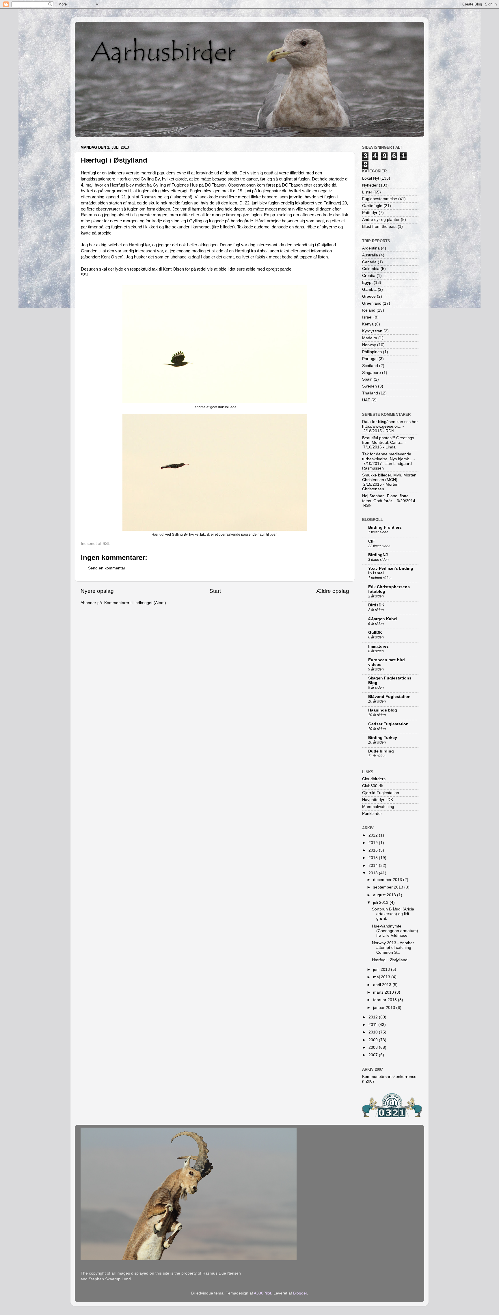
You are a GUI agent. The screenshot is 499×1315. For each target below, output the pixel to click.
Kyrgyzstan (372, 331)
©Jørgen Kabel (382, 619)
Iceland (368, 310)
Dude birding (381, 751)
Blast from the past (379, 226)
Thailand (370, 393)
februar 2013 (385, 1000)
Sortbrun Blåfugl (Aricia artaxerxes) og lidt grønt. (393, 914)
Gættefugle (372, 206)
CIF (371, 541)
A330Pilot (262, 1293)
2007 (373, 1055)
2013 (373, 873)
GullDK (375, 632)
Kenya (368, 324)
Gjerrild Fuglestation (380, 793)
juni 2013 (382, 969)
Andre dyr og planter (381, 219)
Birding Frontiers (385, 527)
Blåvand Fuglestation (389, 696)
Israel (367, 317)
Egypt (367, 282)
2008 (373, 1047)
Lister (367, 192)
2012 (373, 1017)
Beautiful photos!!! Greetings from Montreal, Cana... (388, 440)
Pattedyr (369, 213)
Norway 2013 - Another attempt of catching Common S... (393, 947)
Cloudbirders (374, 779)
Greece (369, 296)
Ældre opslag (332, 591)
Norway (369, 345)
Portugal (369, 359)
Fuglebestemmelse (379, 199)
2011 (373, 1024)
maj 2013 (382, 977)
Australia (370, 255)
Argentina (371, 248)
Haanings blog (382, 710)
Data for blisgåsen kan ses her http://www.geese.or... (390, 424)
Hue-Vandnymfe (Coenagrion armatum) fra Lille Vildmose (395, 931)
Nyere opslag (97, 591)
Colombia (370, 269)
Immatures (378, 646)
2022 (373, 835)
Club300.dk (372, 786)
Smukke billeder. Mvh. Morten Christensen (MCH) (389, 477)
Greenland (371, 303)
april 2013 (382, 985)
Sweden (369, 386)
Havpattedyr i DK (377, 800)
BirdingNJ (378, 555)
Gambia (369, 289)
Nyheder (370, 185)
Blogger (300, 1293)
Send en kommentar (106, 568)
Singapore (371, 372)
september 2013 (388, 887)
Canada (369, 262)
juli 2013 (381, 902)
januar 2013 (384, 1007)
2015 (373, 858)
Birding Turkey (382, 737)
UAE (366, 400)
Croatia (368, 275)
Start (215, 591)
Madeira (369, 338)
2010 (373, 1032)
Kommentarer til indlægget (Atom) (135, 603)
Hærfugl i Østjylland (389, 960)
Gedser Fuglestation (388, 724)
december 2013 (388, 880)
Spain (367, 379)
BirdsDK (376, 605)
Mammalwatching (378, 806)
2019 (373, 843)
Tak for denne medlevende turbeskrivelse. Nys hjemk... (387, 456)
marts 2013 (384, 992)
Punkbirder (372, 813)
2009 (373, 1040)
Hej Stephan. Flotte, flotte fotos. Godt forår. (385, 498)
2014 (373, 865)
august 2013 (385, 895)
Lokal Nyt (370, 178)
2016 (373, 850)
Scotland (370, 366)
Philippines (372, 352)
